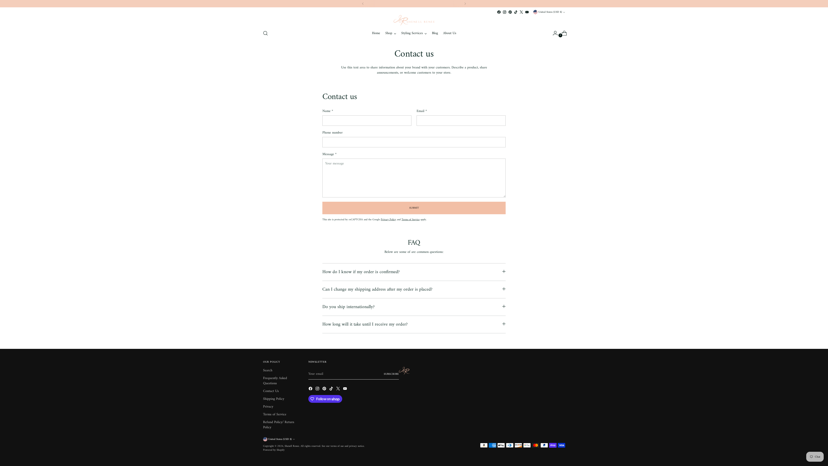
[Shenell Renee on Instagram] (505, 12)
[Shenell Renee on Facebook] (499, 12)
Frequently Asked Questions (275, 380)
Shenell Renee (292, 446)
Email (422, 111)
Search (267, 370)
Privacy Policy (388, 219)
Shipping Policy (273, 399)
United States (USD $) (550, 12)
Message (329, 154)
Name (327, 111)
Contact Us (271, 391)
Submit (414, 208)
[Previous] (363, 3)
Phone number (332, 132)
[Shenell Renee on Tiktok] (516, 12)
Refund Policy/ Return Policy (278, 424)
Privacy (268, 407)
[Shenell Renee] (414, 20)
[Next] (465, 3)
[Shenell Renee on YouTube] (527, 12)
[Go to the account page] (553, 33)
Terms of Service (410, 219)
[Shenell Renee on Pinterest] (510, 12)
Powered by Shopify (274, 450)
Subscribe (391, 374)
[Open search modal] (265, 33)
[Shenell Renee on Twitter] (521, 12)
